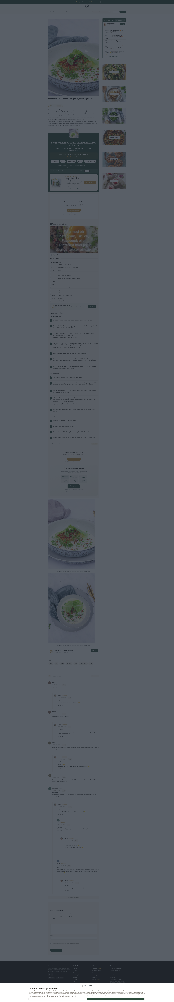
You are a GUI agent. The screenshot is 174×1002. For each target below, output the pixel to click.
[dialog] (87, 992)
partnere (38, 990)
